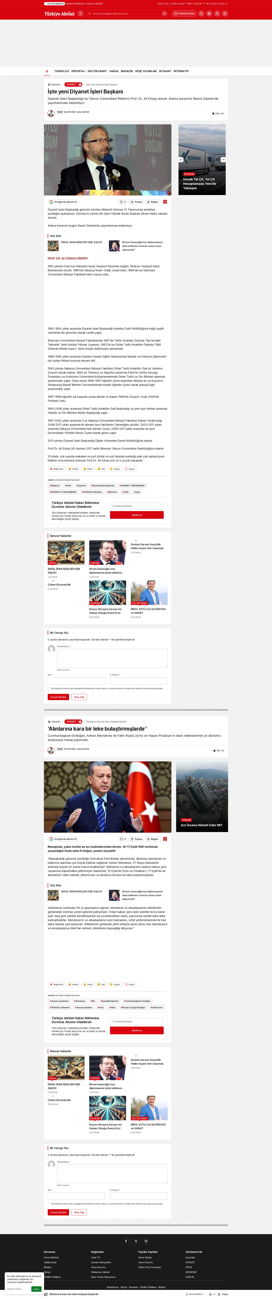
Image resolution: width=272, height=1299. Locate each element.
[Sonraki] (223, 159)
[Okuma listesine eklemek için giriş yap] (165, 201)
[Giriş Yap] (217, 13)
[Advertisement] (136, 43)
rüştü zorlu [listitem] (156, 1007)
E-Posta (115, 674)
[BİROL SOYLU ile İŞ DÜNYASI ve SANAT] (149, 599)
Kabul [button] (36, 1289)
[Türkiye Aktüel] (59, 13)
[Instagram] (146, 1241)
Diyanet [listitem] (81, 485)
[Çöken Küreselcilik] (66, 599)
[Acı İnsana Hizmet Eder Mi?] (202, 796)
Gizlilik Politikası (14, 1289)
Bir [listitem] (93, 1001)
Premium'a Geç (186, 13)
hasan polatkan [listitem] (83, 1007)
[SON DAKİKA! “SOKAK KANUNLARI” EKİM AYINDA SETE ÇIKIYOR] (202, 159)
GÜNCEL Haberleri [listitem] (92, 492)
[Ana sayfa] (46, 71)
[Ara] (164, 13)
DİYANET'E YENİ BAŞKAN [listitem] (63, 492)
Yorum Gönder (58, 697)
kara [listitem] (101, 1007)
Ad (50, 674)
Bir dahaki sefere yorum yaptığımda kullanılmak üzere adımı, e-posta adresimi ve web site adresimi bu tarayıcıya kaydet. (107, 688)
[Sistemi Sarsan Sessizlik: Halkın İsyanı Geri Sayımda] (149, 559)
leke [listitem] (112, 1007)
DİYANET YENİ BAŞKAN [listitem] (132, 485)
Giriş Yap (79, 697)
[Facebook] (126, 1241)
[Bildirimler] (225, 13)
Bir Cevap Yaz (59, 632)
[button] (209, 13)
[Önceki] (181, 159)
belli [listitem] (68, 485)
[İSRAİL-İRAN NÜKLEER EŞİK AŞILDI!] (77, 246)
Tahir (60, 111)
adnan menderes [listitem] (59, 1001)
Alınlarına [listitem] (79, 1001)
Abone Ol (137, 515)
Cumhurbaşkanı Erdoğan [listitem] (137, 1001)
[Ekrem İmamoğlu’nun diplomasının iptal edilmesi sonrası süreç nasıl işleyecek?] (138, 246)
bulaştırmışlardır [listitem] (110, 1001)
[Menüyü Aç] (80, 13)
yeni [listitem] (137, 492)
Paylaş (225, 1294)
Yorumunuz (64, 646)
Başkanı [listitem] (55, 485)
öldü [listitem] (125, 492)
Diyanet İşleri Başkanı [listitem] (102, 485)
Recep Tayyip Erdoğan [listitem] (133, 1007)
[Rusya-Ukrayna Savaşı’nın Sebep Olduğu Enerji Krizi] (107, 599)
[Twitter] (136, 1241)
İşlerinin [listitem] (112, 492)
